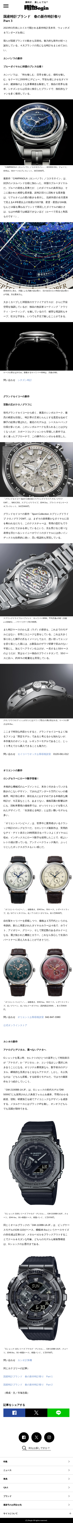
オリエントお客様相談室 (31, 1017)
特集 (5, 1461)
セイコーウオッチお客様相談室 (34, 754)
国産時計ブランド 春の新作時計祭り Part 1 (28, 1376)
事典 (5, 1479)
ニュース (7, 1470)
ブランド (7, 1496)
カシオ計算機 (25, 1360)
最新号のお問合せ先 (12, 1505)
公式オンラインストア (15, 1025)
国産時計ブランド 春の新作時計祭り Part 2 (28, 1384)
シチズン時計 (25, 380)
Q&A (5, 1487)
